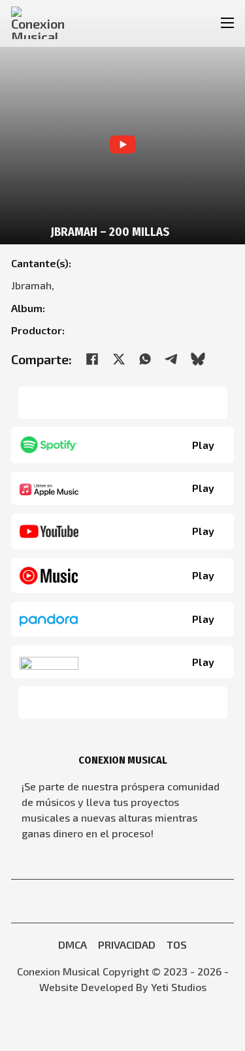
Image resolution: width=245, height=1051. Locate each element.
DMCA (72, 944)
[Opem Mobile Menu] (228, 23)
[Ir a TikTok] (151, 901)
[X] (119, 359)
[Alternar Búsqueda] (184, 23)
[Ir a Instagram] (132, 901)
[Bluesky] (198, 359)
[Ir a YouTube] (94, 901)
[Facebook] (92, 359)
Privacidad (126, 944)
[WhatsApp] (145, 359)
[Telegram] (172, 359)
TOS (177, 944)
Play (203, 445)
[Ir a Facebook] (113, 901)
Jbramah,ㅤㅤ (35, 285)
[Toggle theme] (205, 23)
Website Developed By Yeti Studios (122, 987)
